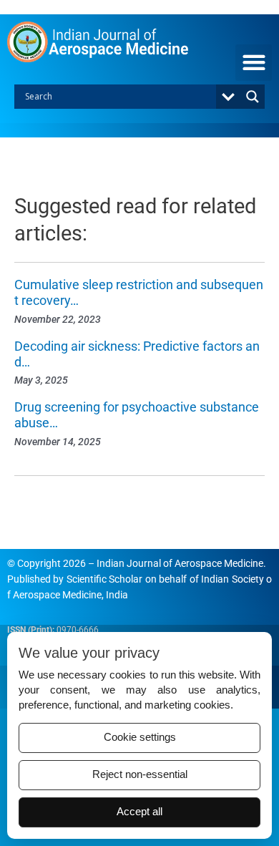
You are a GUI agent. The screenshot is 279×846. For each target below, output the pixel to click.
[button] (253, 62)
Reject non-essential (139, 774)
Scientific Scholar (104, 579)
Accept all (139, 811)
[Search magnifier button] (252, 96)
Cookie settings (140, 737)
